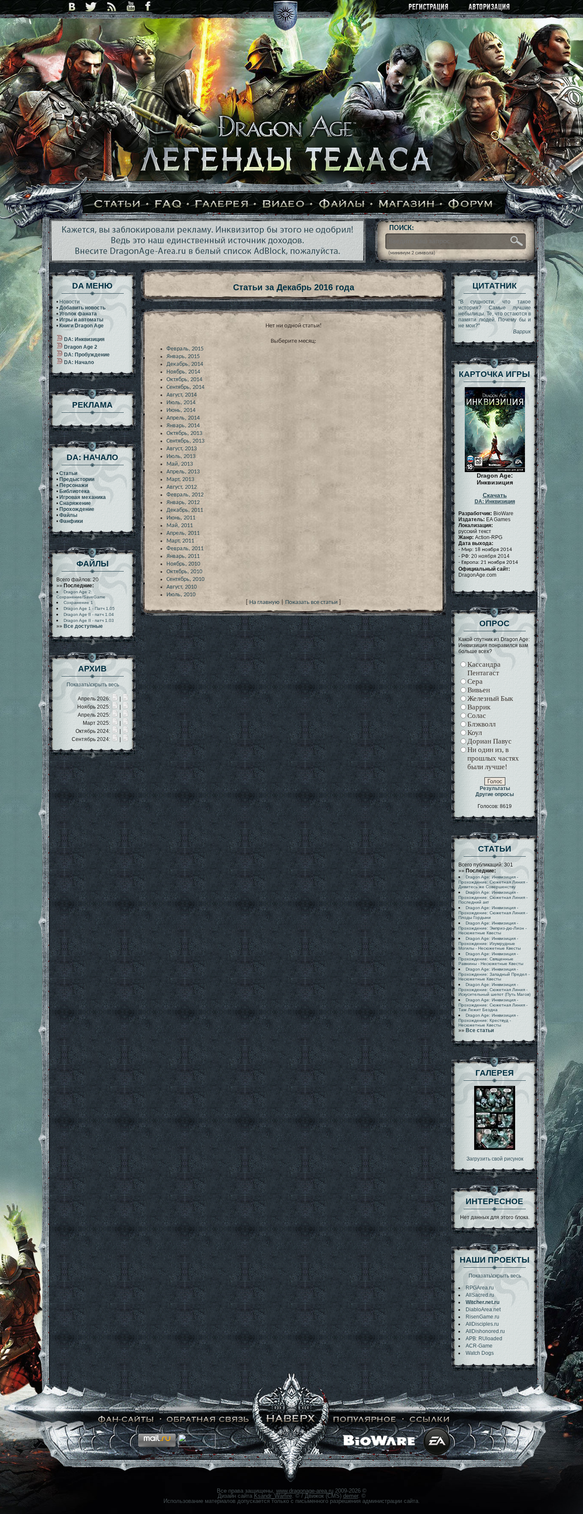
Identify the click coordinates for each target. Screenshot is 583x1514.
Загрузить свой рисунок (494, 1159)
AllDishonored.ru (485, 1331)
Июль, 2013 (180, 456)
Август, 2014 (181, 395)
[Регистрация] (429, 7)
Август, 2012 (181, 487)
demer (350, 1496)
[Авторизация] (489, 7)
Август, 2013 (181, 449)
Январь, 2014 (183, 426)
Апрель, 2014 (183, 418)
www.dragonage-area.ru (304, 1491)
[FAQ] (168, 204)
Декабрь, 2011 (184, 510)
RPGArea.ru (480, 1288)
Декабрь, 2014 (184, 364)
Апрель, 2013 (183, 472)
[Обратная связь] (208, 1419)
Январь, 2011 (183, 556)
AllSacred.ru (480, 1295)
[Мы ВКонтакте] (72, 6)
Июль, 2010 (180, 595)
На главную (264, 602)
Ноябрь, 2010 (183, 564)
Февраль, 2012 (185, 495)
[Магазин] (407, 204)
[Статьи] (117, 204)
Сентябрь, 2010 (185, 579)
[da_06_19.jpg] (494, 1148)
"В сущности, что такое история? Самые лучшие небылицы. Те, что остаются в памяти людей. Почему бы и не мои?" (494, 317)
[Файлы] (341, 204)
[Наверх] (291, 1419)
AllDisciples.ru (482, 1324)
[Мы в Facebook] (147, 6)
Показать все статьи (311, 602)
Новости (69, 302)
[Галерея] (222, 204)
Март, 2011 (180, 541)
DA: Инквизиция (495, 499)
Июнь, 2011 (180, 518)
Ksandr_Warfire (273, 1496)
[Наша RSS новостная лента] (112, 6)
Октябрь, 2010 (184, 572)
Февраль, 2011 (185, 549)
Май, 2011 (179, 525)
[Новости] (114, 699)
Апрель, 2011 (183, 533)
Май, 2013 (179, 464)
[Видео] (283, 204)
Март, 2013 (180, 479)
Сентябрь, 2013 (185, 441)
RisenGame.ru (482, 1317)
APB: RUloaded (484, 1339)
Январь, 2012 (183, 502)
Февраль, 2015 (185, 349)
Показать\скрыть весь (93, 685)
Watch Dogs (480, 1353)
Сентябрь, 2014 (185, 387)
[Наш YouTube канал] (131, 6)
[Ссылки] (430, 1419)
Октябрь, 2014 (184, 379)
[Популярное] (364, 1419)
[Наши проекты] (126, 1419)
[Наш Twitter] (91, 6)
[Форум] (470, 204)
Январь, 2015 (183, 356)
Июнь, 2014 (180, 410)
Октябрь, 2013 (184, 433)
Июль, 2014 (180, 403)
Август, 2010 (181, 587)
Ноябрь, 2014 (183, 372)
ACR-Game (479, 1346)
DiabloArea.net (483, 1310)
